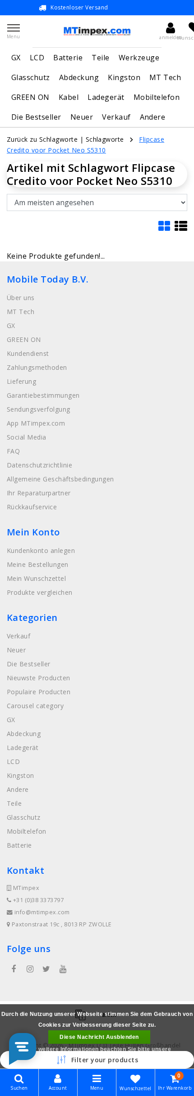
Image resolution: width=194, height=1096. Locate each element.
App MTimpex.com (36, 423)
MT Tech (165, 77)
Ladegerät (106, 97)
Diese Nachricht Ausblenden (99, 1037)
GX (16, 58)
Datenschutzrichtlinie (39, 465)
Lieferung (21, 381)
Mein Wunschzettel (36, 578)
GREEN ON (30, 97)
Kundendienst (28, 353)
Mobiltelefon (157, 97)
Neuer (81, 117)
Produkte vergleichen (40, 592)
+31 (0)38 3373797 (37, 900)
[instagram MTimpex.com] (30, 969)
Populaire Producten (38, 691)
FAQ (13, 451)
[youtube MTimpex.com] (62, 969)
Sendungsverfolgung (38, 409)
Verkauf (116, 117)
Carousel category (35, 705)
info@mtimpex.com (42, 912)
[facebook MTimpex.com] (13, 969)
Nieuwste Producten (38, 678)
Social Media (26, 437)
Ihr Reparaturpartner (39, 493)
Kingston (124, 77)
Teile (100, 58)
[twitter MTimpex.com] (46, 969)
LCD (37, 58)
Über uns (21, 297)
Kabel (69, 97)
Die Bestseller (36, 117)
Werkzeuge (139, 58)
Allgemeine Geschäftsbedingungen (60, 479)
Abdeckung (79, 77)
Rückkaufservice (32, 507)
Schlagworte (105, 139)
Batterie (68, 58)
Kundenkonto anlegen (41, 550)
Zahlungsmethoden (37, 367)
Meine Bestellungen (38, 564)
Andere (153, 117)
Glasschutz (30, 77)
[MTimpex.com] (97, 31)
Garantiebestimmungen (43, 395)
